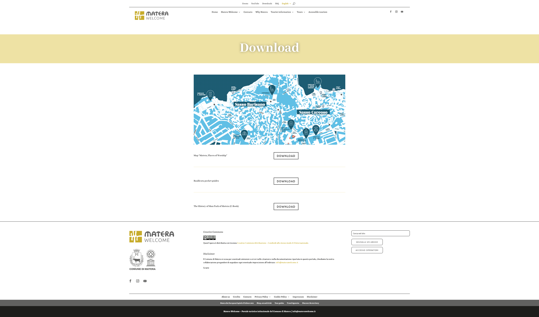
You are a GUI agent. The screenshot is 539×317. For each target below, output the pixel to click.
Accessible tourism (318, 12)
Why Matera (261, 12)
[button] (269, 17)
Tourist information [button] (281, 12)
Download (286, 155)
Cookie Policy (280, 296)
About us (226, 296)
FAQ (277, 4)
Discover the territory (310, 303)
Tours (300, 12)
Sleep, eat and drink (264, 303)
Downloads (267, 4)
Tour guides (279, 303)
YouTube (255, 4)
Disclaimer (312, 296)
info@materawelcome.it (287, 262)
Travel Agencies (293, 303)
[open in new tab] (391, 11)
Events (245, 4)
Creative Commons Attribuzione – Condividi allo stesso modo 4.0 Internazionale (272, 243)
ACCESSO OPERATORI (367, 250)
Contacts (248, 12)
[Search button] (294, 3)
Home (215, 12)
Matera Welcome (229, 12)
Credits (236, 296)
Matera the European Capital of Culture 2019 (237, 303)
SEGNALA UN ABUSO (367, 242)
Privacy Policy (261, 296)
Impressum (298, 296)
